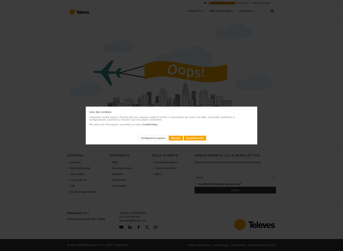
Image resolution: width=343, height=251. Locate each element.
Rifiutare (175, 138)
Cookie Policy (150, 124)
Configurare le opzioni (153, 138)
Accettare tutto (195, 138)
